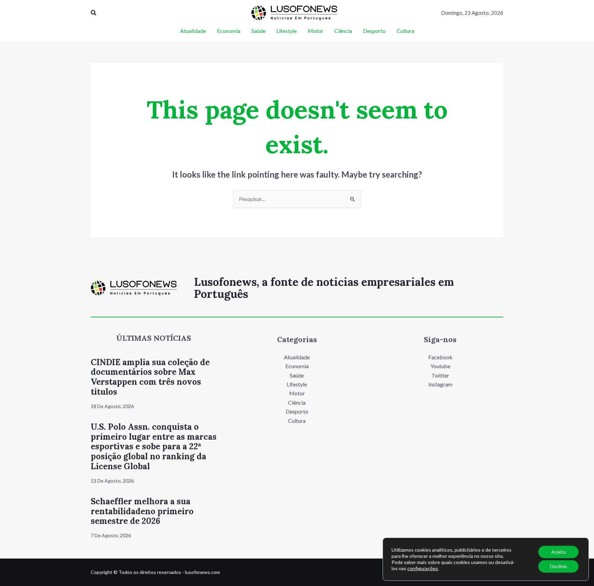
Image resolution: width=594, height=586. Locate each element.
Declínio (558, 566)
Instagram (440, 384)
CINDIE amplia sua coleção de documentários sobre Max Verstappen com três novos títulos (150, 377)
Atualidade (297, 357)
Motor (297, 393)
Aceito (558, 552)
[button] (94, 13)
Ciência (297, 402)
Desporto (297, 411)
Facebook (440, 357)
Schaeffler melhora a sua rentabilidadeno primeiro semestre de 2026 (142, 511)
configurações (422, 568)
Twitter (440, 375)
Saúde (297, 375)
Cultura (297, 420)
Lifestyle (297, 384)
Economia (297, 366)
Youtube (440, 366)
